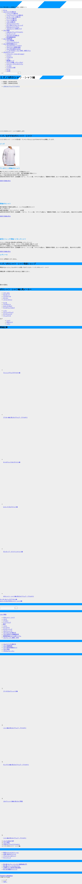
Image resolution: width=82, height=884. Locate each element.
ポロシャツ (9, 322)
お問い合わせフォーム (9, 854)
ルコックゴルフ (7, 306)
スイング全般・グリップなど (14, 62)
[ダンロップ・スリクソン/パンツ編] (23, 548)
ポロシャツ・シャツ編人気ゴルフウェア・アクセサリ (18, 596)
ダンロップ (6, 294)
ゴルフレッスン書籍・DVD (11, 637)
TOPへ (5, 881)
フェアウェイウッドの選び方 (14, 15)
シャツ (8, 320)
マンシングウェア (8, 312)
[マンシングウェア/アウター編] (23, 370)
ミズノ (5, 310)
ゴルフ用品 (6, 30)
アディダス (6, 293)
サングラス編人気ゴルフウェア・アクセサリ (16, 764)
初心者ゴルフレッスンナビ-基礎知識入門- (15, 864)
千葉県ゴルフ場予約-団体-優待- (12, 867)
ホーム (5, 10)
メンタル (9, 65)
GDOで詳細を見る (5, 180)
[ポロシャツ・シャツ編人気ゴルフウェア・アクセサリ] (23, 593)
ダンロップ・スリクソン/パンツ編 (13, 551)
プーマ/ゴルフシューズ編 (10, 691)
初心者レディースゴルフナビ (11, 866)
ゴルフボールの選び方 (12, 35)
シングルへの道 (10, 67)
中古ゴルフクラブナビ (12, 27)
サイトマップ (7, 857)
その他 (8, 71)
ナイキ (5, 302)
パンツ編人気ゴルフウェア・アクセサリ (14, 728)
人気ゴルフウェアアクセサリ (14, 32)
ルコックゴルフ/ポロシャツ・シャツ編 (11, 601)
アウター (5, 621)
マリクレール (7, 296)
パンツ (5, 619)
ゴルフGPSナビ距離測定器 (11, 634)
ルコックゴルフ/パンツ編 (10, 507)
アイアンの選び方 (11, 18)
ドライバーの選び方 (12, 13)
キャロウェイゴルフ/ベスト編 (11, 462)
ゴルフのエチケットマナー (14, 45)
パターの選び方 (10, 22)
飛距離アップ (10, 60)
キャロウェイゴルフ (9, 307)
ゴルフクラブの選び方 (9, 12)
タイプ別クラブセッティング (14, 25)
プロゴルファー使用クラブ (14, 28)
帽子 (4, 624)
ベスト (5, 626)
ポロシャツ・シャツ (9, 617)
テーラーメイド (7, 314)
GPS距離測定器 (11, 37)
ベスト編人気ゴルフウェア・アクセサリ (14, 838)
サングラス (6, 627)
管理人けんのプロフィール (11, 852)
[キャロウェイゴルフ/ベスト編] (23, 459)
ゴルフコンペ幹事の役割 (13, 47)
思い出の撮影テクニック (10, 869)
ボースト (5, 298)
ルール (8, 69)
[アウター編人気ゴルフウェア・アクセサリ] (23, 414)
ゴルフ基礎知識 (7, 39)
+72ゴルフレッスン (8, 52)
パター (8, 59)
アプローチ (9, 57)
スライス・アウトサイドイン (14, 64)
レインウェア (7, 622)
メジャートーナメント (12, 42)
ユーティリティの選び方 (13, 17)
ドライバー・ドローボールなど (15, 54)
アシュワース (7, 315)
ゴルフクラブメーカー (12, 23)
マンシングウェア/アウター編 (11, 372)
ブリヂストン (7, 304)
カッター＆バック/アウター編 (8, 599)
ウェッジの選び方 (11, 20)
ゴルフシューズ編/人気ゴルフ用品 (13, 801)
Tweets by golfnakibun (6, 875)
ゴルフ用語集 (10, 40)
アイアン (9, 55)
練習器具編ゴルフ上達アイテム (12, 636)
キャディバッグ (10, 33)
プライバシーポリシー (9, 856)
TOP (8, 841)
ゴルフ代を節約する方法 (13, 49)
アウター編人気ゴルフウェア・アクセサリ (15, 417)
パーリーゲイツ (7, 299)
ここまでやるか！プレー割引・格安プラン (18, 50)
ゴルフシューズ (7, 631)
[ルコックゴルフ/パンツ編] (23, 504)
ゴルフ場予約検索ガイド (10, 44)
